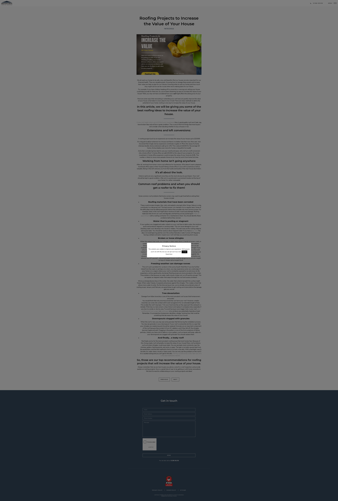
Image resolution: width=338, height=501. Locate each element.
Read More (169, 254)
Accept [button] (184, 252)
